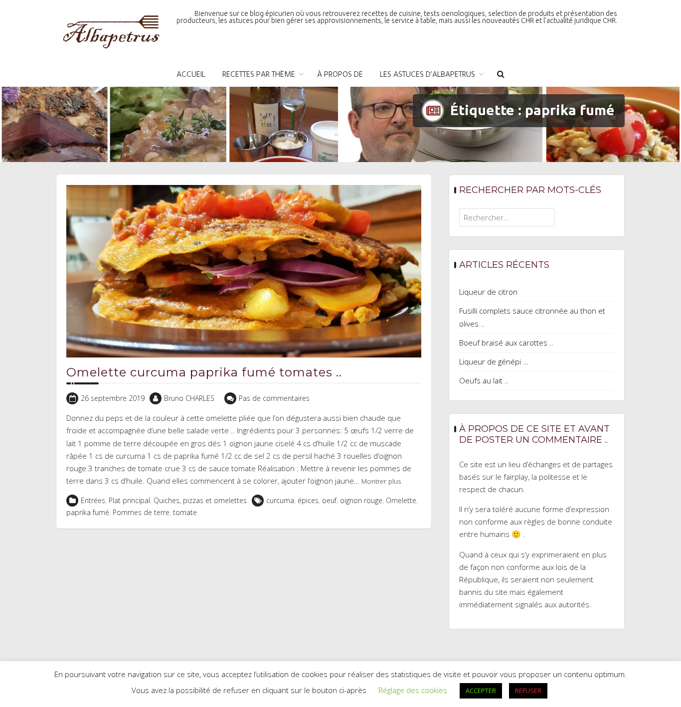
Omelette (401, 500)
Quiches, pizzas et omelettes (200, 500)
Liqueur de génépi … (493, 361)
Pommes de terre (141, 512)
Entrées (93, 500)
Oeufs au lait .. (484, 380)
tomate (185, 512)
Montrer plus (381, 481)
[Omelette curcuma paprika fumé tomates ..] (243, 270)
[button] (501, 75)
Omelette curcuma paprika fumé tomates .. (204, 372)
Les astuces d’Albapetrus (427, 74)
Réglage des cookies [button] (412, 690)
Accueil (190, 74)
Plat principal (129, 500)
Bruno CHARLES (189, 398)
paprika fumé (87, 512)
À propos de (340, 74)
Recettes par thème (258, 74)
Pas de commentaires (274, 398)
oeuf (329, 500)
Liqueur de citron (488, 292)
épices (308, 500)
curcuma (280, 500)
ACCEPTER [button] (481, 690)
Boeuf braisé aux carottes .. (506, 343)
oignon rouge (361, 500)
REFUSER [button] (528, 690)
